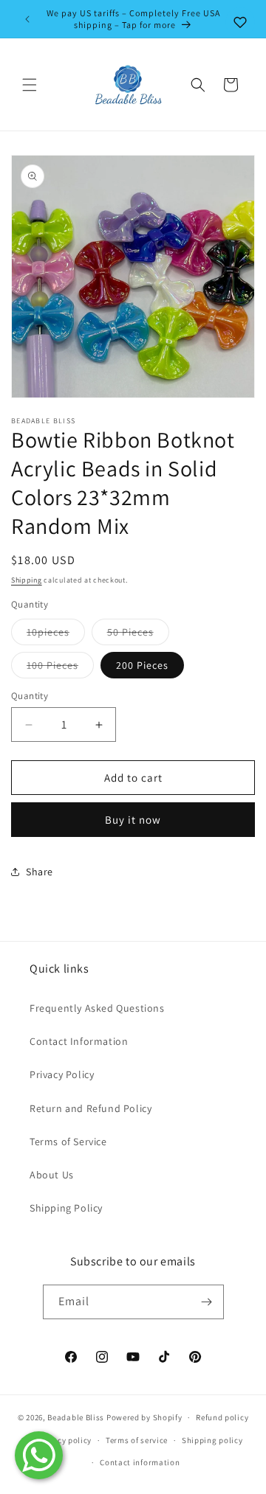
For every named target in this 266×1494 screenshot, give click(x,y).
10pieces (56, 635)
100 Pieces (60, 668)
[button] (29, 85)
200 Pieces (142, 665)
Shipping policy (212, 1440)
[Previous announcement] (27, 19)
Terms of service (137, 1440)
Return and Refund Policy (90, 1108)
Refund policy (222, 1417)
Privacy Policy (62, 1074)
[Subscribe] (207, 1302)
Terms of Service (68, 1141)
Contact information (140, 1462)
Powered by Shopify (144, 1417)
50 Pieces (138, 635)
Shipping (26, 580)
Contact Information (79, 1041)
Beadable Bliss (75, 1417)
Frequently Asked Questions (97, 1008)
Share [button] (39, 871)
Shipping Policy (66, 1208)
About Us (52, 1174)
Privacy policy (64, 1440)
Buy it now (133, 820)
